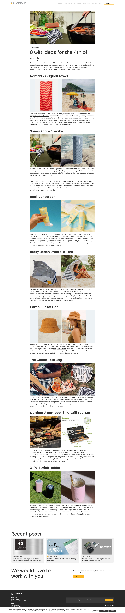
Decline (104, 610)
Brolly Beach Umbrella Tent (70, 289)
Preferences (96, 610)
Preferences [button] (66, 610)
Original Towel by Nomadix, (40, 116)
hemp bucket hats (59, 349)
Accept (112, 610)
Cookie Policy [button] (35, 610)
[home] (18, 3)
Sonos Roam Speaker (76, 169)
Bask (31, 234)
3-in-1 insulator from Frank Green (78, 505)
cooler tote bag (69, 397)
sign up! (108, 600)
